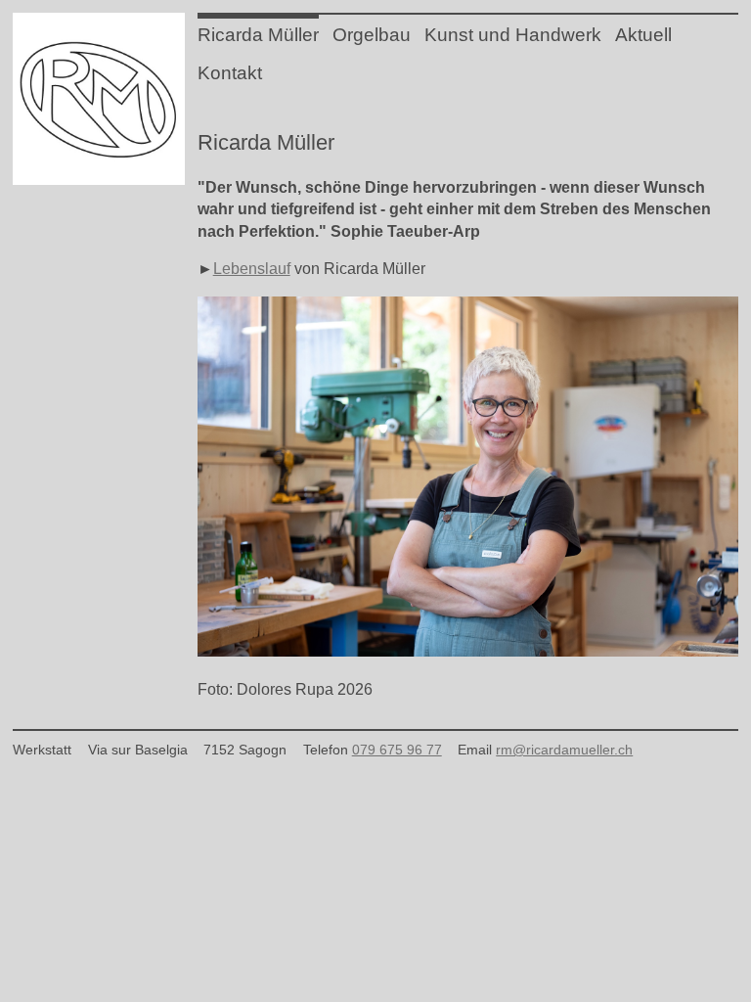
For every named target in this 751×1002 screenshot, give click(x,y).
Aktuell (643, 34)
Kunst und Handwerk (512, 34)
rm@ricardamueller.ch (564, 749)
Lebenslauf (251, 268)
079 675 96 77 (397, 749)
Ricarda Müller (258, 34)
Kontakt (230, 73)
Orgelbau (371, 34)
